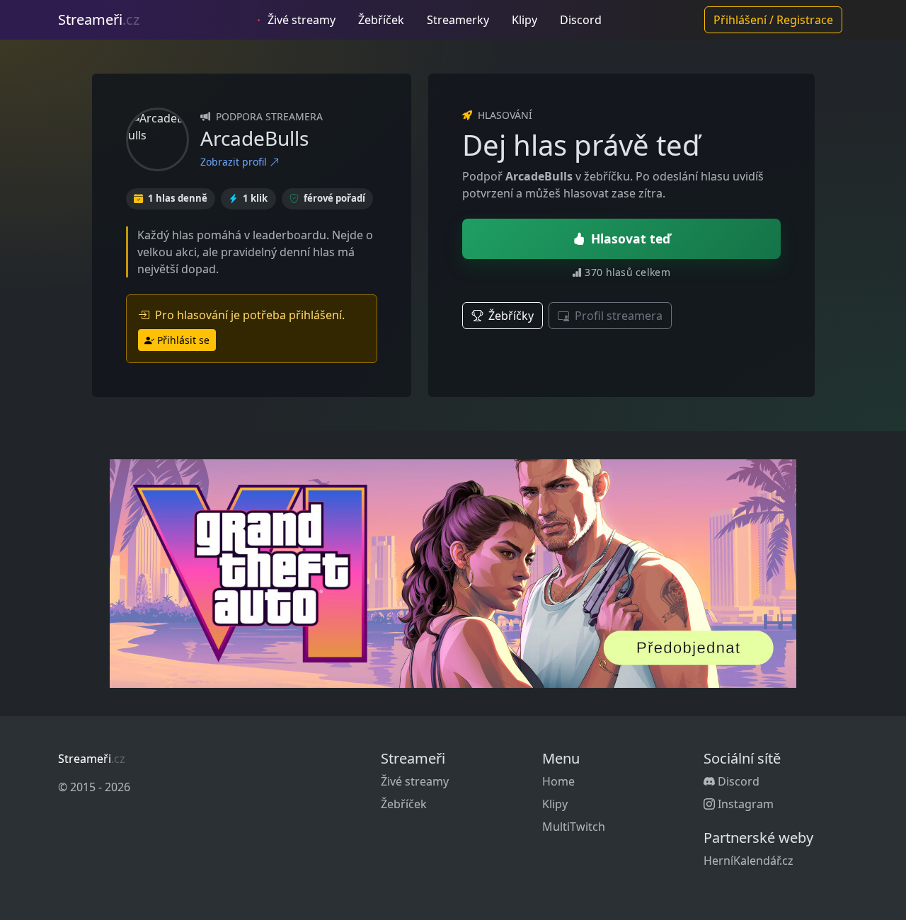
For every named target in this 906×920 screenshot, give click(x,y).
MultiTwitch (573, 826)
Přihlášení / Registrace (773, 20)
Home (558, 781)
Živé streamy (300, 20)
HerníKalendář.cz (748, 860)
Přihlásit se (183, 340)
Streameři (98, 19)
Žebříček (381, 20)
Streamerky (458, 20)
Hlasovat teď (630, 238)
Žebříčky (510, 315)
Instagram (744, 804)
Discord (581, 20)
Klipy (524, 20)
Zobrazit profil (235, 161)
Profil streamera (617, 315)
